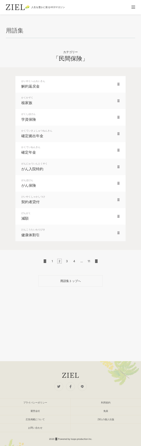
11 (89, 261)
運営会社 (35, 410)
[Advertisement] (70, 323)
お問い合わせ (35, 427)
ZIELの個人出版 (105, 419)
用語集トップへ (70, 281)
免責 (105, 410)
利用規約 (106, 402)
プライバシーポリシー (35, 402)
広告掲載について (35, 419)
